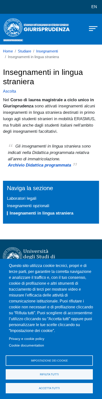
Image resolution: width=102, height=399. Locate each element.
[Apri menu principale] (91, 28)
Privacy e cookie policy (26, 339)
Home (8, 51)
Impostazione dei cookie (49, 360)
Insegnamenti (47, 51)
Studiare (24, 51)
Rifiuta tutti (49, 374)
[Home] (15, 29)
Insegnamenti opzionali (28, 205)
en (94, 7)
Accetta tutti (49, 388)
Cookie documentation (26, 345)
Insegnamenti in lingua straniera (41, 213)
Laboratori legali (21, 198)
